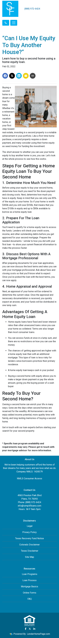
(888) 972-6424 (32, 8)
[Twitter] (30, 629)
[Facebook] (25, 629)
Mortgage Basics (29, 586)
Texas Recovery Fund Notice (29, 538)
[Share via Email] (26, 76)
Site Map (29, 557)
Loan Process (29, 580)
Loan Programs (29, 574)
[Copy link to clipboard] (33, 76)
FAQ (29, 599)
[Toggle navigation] (13, 23)
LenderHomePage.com (38, 634)
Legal (29, 526)
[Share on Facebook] (5, 76)
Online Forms (29, 592)
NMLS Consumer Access (29, 478)
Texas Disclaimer (29, 550)
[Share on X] (12, 76)
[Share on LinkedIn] (19, 76)
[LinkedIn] (34, 629)
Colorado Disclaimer (29, 544)
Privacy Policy (29, 532)
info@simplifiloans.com (29, 505)
